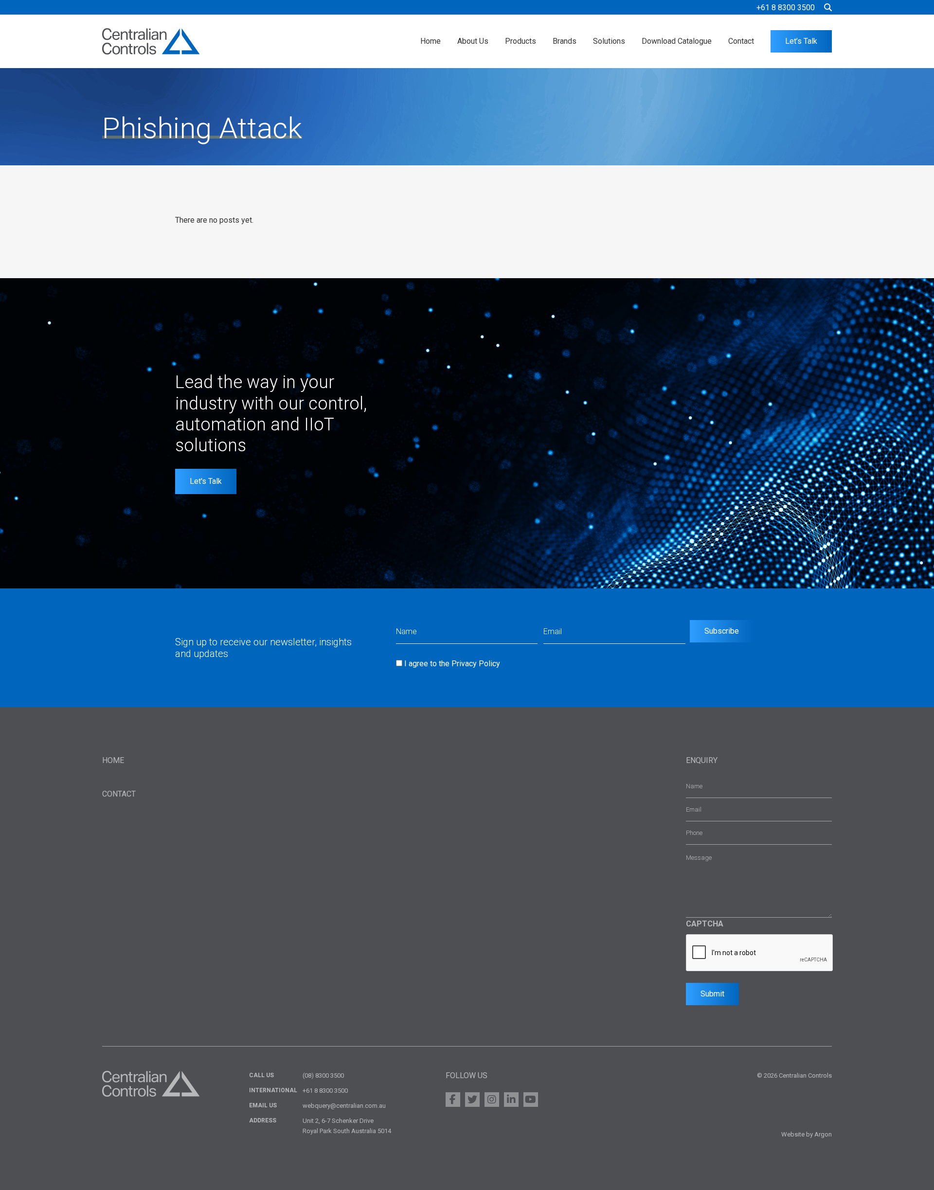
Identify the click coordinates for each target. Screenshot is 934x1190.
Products (520, 41)
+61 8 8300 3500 (785, 7)
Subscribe (721, 631)
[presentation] (760, 953)
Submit (712, 993)
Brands (564, 41)
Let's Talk (206, 481)
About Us (472, 41)
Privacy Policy (475, 663)
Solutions (609, 41)
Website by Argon (806, 1134)
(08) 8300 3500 (323, 1075)
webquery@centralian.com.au (344, 1105)
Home (430, 41)
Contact (741, 41)
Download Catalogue (677, 41)
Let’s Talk (801, 41)
